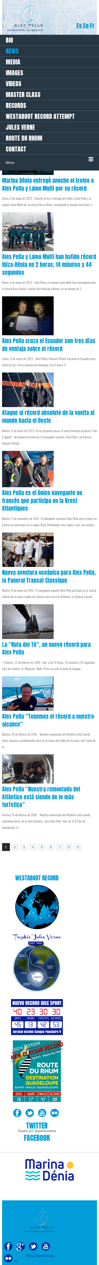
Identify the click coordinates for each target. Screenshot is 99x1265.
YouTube (42, 1113)
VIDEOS (13, 83)
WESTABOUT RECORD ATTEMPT (40, 116)
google (21, 1246)
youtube (45, 1246)
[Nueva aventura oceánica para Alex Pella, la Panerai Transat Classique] (28, 549)
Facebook (17, 1113)
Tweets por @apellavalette (36, 1131)
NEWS (12, 51)
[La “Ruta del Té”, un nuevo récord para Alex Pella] (28, 621)
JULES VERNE (20, 127)
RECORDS (16, 105)
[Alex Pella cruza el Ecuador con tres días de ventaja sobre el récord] (28, 315)
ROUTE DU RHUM (24, 138)
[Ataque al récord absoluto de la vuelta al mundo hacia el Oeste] (28, 390)
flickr (8, 1258)
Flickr (54, 1113)
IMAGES (14, 72)
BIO (9, 40)
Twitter (30, 1113)
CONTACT (16, 149)
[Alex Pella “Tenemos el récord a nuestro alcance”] (28, 693)
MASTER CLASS (23, 94)
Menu (10, 162)
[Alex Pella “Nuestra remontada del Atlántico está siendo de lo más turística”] (28, 769)
